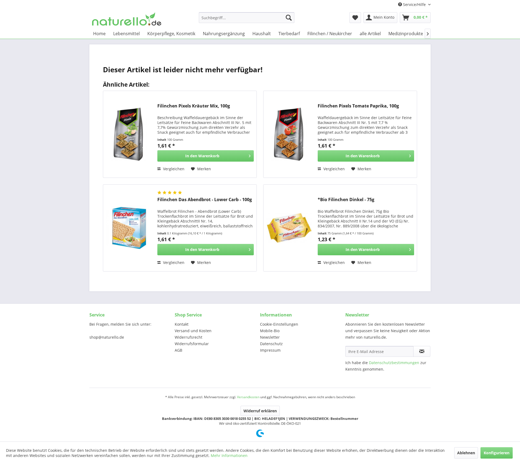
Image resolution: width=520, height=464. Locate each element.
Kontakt (181, 324)
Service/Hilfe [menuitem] (414, 4)
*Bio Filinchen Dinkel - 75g (346, 199)
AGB (178, 350)
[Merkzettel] (355, 17)
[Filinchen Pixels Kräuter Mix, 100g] (129, 134)
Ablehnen (466, 452)
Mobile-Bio (270, 330)
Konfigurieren (496, 452)
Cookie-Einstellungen (279, 324)
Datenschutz (271, 343)
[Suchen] (288, 17)
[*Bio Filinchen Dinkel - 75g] (289, 228)
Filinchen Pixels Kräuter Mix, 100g (193, 106)
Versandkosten (248, 397)
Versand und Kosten (193, 330)
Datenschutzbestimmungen (394, 362)
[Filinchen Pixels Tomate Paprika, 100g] (289, 134)
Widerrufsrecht (188, 337)
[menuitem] (246, 17)
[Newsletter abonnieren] (421, 351)
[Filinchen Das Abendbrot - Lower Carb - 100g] (129, 228)
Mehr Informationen (229, 455)
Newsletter (270, 337)
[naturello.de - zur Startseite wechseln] (126, 19)
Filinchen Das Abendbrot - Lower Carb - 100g (204, 199)
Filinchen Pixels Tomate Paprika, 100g (358, 106)
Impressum (270, 350)
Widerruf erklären (260, 410)
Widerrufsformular (192, 343)
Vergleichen (173, 168)
